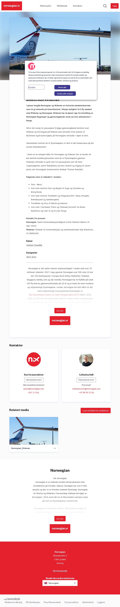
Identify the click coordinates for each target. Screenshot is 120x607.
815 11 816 (33, 392)
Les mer (60, 310)
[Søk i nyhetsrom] (105, 6)
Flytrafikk (38, 245)
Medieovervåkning (13, 602)
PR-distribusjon (33, 602)
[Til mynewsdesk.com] (12, 598)
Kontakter (77, 5)
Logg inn (101, 602)
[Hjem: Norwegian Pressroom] (11, 5)
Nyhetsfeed (87, 602)
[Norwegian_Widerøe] (33, 430)
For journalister (71, 602)
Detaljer (32, 87)
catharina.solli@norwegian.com (86, 388)
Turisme (29, 245)
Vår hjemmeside (60, 570)
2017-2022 (31, 256)
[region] (61, 80)
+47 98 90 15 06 (86, 392)
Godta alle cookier (65, 93)
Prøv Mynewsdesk (52, 602)
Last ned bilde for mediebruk (96, 410)
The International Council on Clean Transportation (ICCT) (54, 294)
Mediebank (62, 5)
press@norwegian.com (34, 388)
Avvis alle (62, 87)
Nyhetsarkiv (45, 5)
